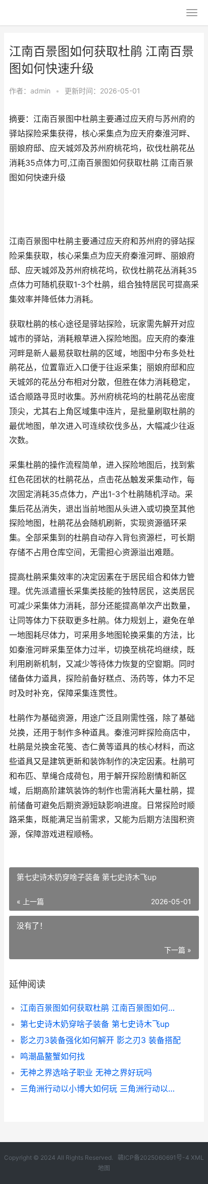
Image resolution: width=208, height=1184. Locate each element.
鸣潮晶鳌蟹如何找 (52, 1056)
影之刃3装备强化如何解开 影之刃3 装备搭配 (100, 1040)
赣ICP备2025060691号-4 (153, 1157)
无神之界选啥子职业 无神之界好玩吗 (86, 1072)
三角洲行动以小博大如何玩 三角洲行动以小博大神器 (100, 1088)
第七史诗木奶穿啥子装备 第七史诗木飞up (95, 1024)
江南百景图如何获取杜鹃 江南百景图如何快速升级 (100, 1008)
